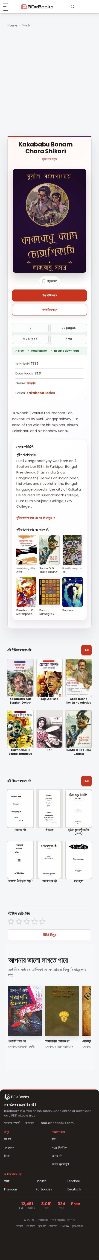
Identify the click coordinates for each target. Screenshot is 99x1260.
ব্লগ (54, 1139)
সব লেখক (9, 1147)
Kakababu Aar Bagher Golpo (20, 700)
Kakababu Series (40, 393)
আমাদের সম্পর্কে (11, 1123)
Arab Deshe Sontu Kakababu (78, 700)
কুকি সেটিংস (77, 1226)
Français (10, 1189)
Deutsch (74, 1189)
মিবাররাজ (49, 830)
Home (12, 25)
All (86, 650)
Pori (49, 750)
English (41, 1181)
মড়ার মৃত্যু (78, 881)
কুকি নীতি (42, 1226)
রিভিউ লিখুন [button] (49, 934)
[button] (49, 281)
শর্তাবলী (19, 1226)
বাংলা (6, 1181)
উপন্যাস (26, 25)
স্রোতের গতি (20, 830)
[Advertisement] (49, 82)
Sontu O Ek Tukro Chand (78, 751)
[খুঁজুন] (73, 7)
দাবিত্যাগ (53, 1226)
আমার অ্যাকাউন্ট (60, 1164)
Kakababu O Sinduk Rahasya (20, 751)
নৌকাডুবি (87, 1041)
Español (73, 1181)
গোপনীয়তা (30, 1226)
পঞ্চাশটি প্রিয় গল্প (17, 1041)
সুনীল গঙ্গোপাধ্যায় (49, 159)
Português (44, 1189)
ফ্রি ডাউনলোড (49, 295)
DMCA (65, 1226)
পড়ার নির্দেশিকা (59, 1147)
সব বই (7, 1139)
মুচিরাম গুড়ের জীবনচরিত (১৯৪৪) (78, 831)
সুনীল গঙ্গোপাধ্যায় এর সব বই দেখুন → (35, 517)
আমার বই (57, 1156)
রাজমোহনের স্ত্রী (49, 881)
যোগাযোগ (29, 1123)
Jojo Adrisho (49, 699)
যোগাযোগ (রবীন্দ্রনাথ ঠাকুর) (20, 881)
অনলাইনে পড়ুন (49, 309)
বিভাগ (7, 1156)
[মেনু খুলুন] (8, 7)
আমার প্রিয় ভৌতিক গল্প (57, 1041)
